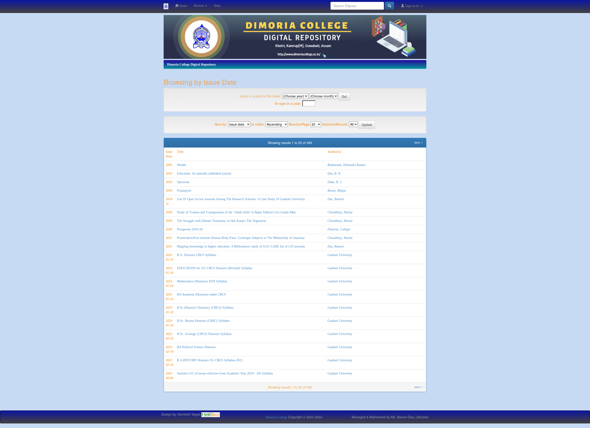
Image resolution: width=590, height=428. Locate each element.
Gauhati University (339, 255)
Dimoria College (276, 417)
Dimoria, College (338, 229)
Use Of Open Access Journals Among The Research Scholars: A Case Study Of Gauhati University (241, 199)
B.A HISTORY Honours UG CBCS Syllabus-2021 (210, 360)
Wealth (181, 165)
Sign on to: (412, 6)
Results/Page (299, 124)
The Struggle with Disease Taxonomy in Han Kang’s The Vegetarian (221, 221)
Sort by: (221, 124)
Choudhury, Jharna (339, 212)
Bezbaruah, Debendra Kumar (346, 165)
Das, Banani (335, 199)
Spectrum (183, 182)
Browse (199, 5)
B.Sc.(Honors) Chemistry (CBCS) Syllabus (205, 307)
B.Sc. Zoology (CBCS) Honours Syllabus (204, 334)
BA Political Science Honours (196, 347)
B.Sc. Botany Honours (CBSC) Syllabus (203, 321)
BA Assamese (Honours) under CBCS (201, 294)
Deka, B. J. (334, 182)
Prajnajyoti (184, 190)
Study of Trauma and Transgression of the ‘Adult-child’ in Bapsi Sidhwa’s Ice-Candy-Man (236, 212)
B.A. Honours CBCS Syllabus (196, 255)
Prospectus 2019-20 (190, 229)
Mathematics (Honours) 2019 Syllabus (202, 281)
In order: (258, 124)
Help (217, 5)
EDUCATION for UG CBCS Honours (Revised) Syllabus (214, 268)
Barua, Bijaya (336, 190)
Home (182, 6)
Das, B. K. (334, 173)
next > (418, 142)
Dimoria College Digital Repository (191, 64)
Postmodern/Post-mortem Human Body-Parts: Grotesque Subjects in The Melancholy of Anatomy (241, 238)
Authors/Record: (335, 124)
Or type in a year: (287, 103)
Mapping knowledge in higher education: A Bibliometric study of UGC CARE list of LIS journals (241, 246)
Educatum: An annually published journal (204, 173)
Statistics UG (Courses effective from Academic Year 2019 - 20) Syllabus (225, 373)
